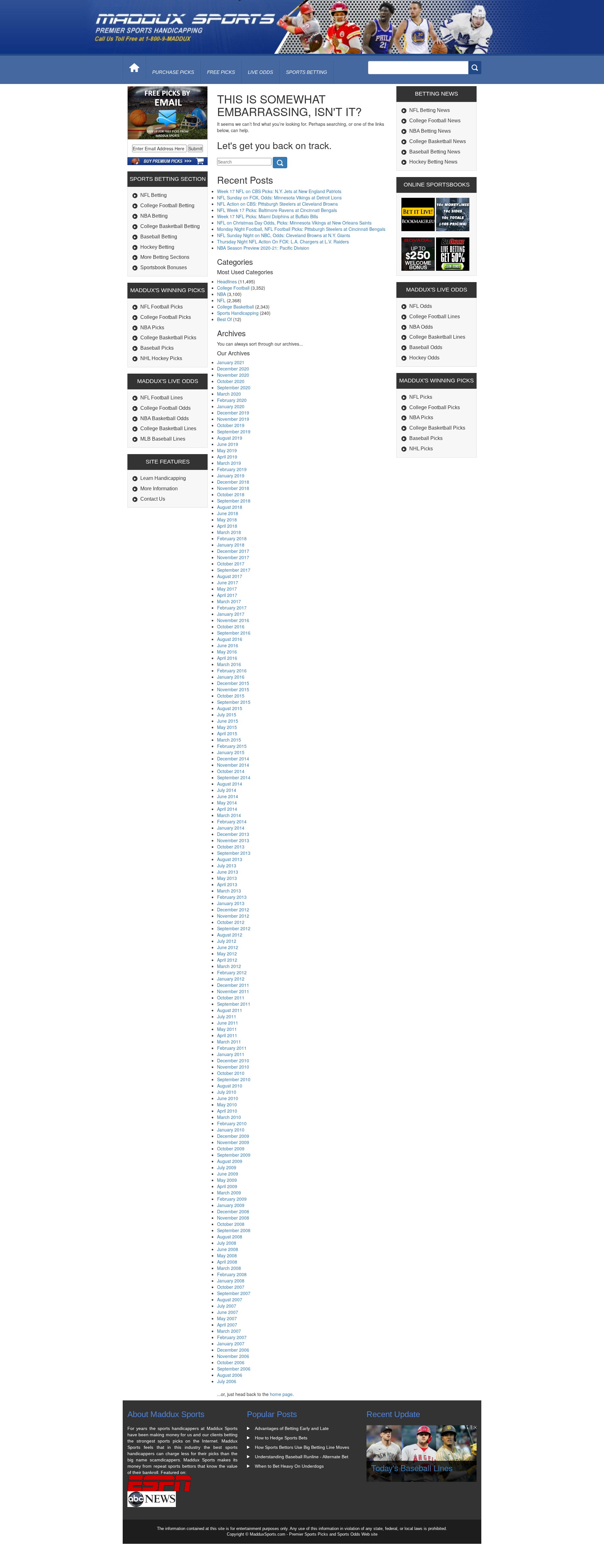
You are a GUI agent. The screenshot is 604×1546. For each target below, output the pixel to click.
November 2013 (233, 840)
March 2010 (229, 1117)
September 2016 (233, 633)
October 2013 (230, 846)
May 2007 (227, 1318)
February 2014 (232, 821)
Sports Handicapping (238, 313)
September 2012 (233, 928)
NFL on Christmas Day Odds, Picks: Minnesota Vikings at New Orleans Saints (294, 223)
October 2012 (230, 922)
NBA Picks (152, 327)
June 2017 (227, 582)
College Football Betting (167, 205)
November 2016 (233, 620)
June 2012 (227, 947)
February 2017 (232, 607)
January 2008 (230, 1280)
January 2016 (230, 677)
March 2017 (229, 601)
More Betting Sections (164, 257)
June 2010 (227, 1098)
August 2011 (229, 1010)
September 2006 (233, 1368)
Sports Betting (306, 72)
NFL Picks (420, 397)
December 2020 (233, 368)
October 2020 (230, 381)
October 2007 (230, 1287)
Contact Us (152, 499)
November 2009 (233, 1142)
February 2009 (232, 1199)
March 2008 (229, 1268)
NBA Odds (421, 327)
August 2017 (229, 576)
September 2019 (233, 431)
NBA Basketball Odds (164, 418)
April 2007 (227, 1324)
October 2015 (230, 695)
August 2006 (229, 1375)
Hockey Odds (424, 357)
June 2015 (227, 721)
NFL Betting (153, 195)
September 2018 (233, 501)
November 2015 (233, 689)
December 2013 (233, 834)
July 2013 (226, 865)
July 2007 (226, 1306)
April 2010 (227, 1111)
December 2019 (233, 412)
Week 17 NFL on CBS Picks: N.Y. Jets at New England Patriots (279, 191)
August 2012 (229, 934)
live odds (260, 72)
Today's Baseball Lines (412, 1467)
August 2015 (229, 708)
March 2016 (229, 664)
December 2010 (233, 1060)
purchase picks (173, 72)
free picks (221, 72)
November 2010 (233, 1067)
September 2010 (233, 1079)
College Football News (435, 120)
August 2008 (229, 1236)
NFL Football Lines (161, 397)
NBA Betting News (430, 131)
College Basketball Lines (168, 428)
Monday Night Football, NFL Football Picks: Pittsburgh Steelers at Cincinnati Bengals (301, 229)
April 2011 (227, 1035)
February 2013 (232, 897)
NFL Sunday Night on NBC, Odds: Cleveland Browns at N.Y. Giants (283, 235)
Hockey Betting (157, 247)
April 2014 (227, 809)
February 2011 (232, 1048)
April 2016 (227, 658)
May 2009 (227, 1180)
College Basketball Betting (170, 226)
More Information (159, 488)
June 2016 (227, 645)
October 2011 (230, 997)
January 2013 (230, 903)
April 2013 (227, 884)
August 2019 (229, 438)
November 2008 (233, 1218)
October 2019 (230, 425)
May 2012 (227, 953)
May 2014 (227, 802)
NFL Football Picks (161, 306)
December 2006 (233, 1350)
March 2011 (229, 1041)
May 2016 (227, 651)
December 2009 (233, 1136)
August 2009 (229, 1161)
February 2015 (232, 746)
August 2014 (229, 784)
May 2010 (227, 1104)
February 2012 (232, 972)
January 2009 (230, 1205)
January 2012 (230, 979)
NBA (221, 294)
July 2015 (226, 714)
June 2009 (227, 1174)
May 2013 (227, 878)
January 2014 (230, 828)
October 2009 (230, 1148)
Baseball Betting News (434, 151)
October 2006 (230, 1362)
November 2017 (233, 557)
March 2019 (229, 463)
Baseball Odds (425, 347)
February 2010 (232, 1123)
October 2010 (230, 1073)
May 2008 (227, 1255)
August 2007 (229, 1299)
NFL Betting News (429, 110)
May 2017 (227, 589)
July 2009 (226, 1167)
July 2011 (226, 1016)
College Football (233, 288)
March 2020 (229, 394)
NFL (221, 300)
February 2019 (232, 469)
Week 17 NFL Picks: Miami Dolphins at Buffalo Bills (267, 216)
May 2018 (227, 519)
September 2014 (233, 777)
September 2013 (233, 853)
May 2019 (227, 450)
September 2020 (233, 387)
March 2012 (229, 966)
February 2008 (232, 1274)
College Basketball (235, 306)
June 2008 (227, 1249)
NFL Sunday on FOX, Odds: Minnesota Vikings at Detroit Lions (279, 197)
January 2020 (230, 406)
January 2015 (230, 752)
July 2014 (226, 790)
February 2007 (232, 1337)
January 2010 (230, 1129)
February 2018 (232, 538)
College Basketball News (437, 141)
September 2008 (233, 1230)
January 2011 (230, 1054)
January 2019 (230, 475)
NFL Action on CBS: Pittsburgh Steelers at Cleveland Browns (277, 204)
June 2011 (227, 1023)
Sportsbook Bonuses (163, 267)
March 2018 (229, 532)
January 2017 (230, 614)
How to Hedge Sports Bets (281, 1437)
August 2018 (229, 507)
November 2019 (233, 419)
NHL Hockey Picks (161, 358)
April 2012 (227, 960)
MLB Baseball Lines (162, 439)
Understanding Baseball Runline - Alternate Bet (301, 1456)
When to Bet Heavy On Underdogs (289, 1466)
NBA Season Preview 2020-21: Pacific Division (263, 248)
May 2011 (227, 1029)
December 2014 (233, 758)
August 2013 (229, 859)
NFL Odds (420, 306)
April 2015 (227, 733)
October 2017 (230, 563)
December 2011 (233, 985)
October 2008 (230, 1224)
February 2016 (232, 670)
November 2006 (233, 1356)
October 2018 (230, 494)
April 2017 (227, 595)
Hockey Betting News (433, 161)
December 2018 (233, 482)
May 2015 (227, 727)
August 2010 (229, 1085)
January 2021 (230, 362)
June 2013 (227, 872)
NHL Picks (421, 448)
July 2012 (226, 941)
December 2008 (233, 1211)
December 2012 (233, 909)
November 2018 (233, 488)
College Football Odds (165, 408)
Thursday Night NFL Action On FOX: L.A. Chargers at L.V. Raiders (283, 241)
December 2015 (233, 683)
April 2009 (227, 1186)
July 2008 (226, 1243)
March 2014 (229, 815)
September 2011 (233, 1004)
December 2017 (233, 551)
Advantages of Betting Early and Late (292, 1428)
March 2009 (229, 1192)
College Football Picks (165, 317)
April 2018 (227, 526)
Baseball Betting (158, 236)
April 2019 (227, 456)
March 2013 (229, 890)
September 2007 (233, 1293)
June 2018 (227, 513)
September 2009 (233, 1155)
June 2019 (227, 444)
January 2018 (230, 545)
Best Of (224, 319)
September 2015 (233, 702)
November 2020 (233, 375)
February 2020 (232, 400)
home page (281, 1394)
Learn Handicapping (163, 478)
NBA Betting (154, 216)
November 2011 (233, 991)
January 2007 (230, 1343)
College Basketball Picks (168, 337)
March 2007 (229, 1331)
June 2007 (227, 1312)
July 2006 (226, 1381)
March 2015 (229, 740)
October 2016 (230, 626)
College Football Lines (434, 316)
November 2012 (233, 916)
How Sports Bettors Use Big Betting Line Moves (302, 1447)
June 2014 (227, 796)
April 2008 (227, 1262)
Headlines (227, 281)
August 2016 (229, 639)
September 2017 (233, 570)
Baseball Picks (157, 348)
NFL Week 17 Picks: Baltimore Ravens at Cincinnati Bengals (277, 210)
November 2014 (233, 765)
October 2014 (230, 771)
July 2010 (226, 1092)
